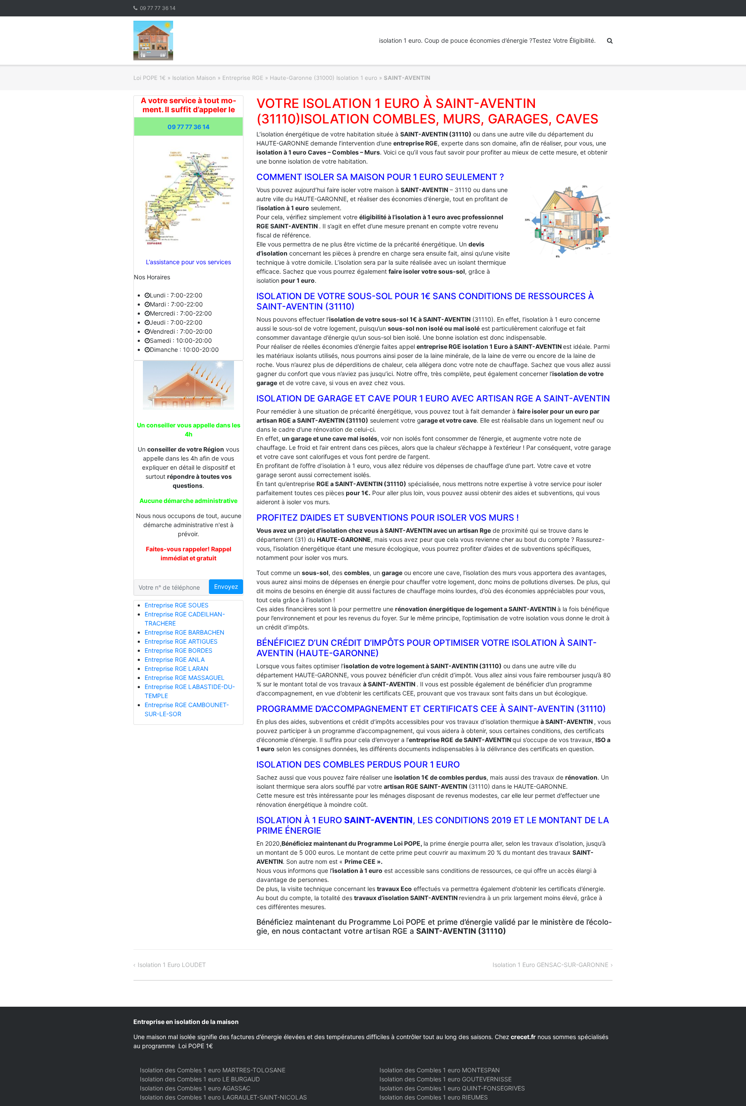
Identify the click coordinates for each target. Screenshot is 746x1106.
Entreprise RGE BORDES (178, 650)
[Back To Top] (724, 1085)
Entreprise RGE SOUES (177, 605)
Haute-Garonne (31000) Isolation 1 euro (323, 77)
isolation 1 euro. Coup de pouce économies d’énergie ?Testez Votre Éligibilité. (487, 40)
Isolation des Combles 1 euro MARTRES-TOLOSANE (212, 1070)
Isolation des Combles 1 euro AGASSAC (195, 1088)
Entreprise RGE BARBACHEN (184, 632)
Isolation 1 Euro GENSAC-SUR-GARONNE (550, 964)
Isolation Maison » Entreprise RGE (217, 77)
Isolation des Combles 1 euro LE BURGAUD (200, 1079)
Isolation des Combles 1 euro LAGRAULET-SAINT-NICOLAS (223, 1097)
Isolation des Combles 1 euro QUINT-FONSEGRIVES (452, 1088)
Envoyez (226, 586)
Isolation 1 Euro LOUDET (172, 964)
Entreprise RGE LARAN (177, 668)
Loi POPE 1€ (149, 77)
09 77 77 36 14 (158, 8)
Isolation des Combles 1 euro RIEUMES (433, 1097)
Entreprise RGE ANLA (175, 659)
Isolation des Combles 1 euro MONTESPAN (439, 1070)
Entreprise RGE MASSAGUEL (184, 677)
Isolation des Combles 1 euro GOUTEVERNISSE (445, 1079)
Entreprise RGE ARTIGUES (181, 641)
